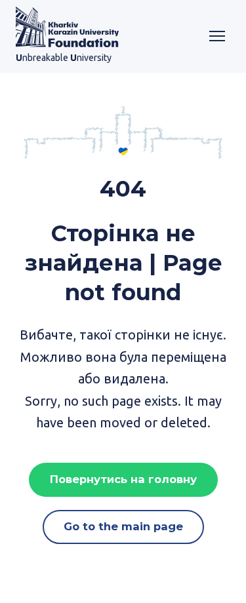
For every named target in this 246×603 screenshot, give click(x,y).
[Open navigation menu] (217, 36)
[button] (123, 480)
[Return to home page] (67, 27)
